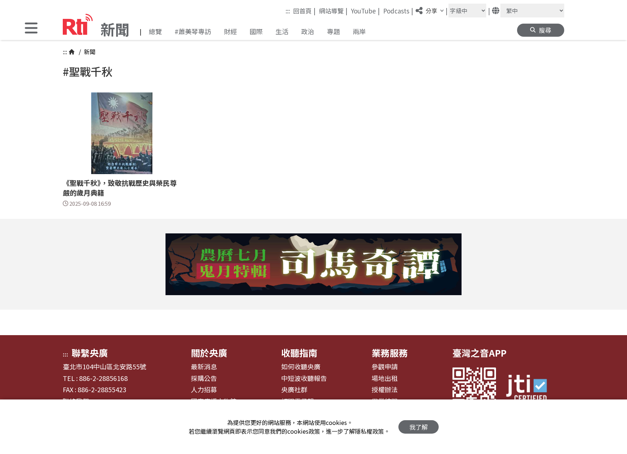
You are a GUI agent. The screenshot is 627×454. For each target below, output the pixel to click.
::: (288, 10)
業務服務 (390, 352)
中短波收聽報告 (304, 378)
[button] (31, 29)
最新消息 (204, 367)
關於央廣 (209, 352)
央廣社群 (294, 390)
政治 (307, 31)
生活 (281, 31)
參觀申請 (385, 367)
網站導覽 (333, 10)
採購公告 (204, 378)
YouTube (365, 10)
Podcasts (398, 10)
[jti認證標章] (531, 389)
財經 (230, 31)
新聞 (88, 51)
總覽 (155, 31)
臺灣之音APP (479, 352)
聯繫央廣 (89, 352)
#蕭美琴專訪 (193, 31)
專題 (333, 31)
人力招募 (204, 390)
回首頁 (304, 10)
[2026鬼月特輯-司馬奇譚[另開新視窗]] (313, 264)
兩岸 (359, 31)
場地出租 (385, 378)
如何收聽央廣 (300, 367)
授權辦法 (385, 390)
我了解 (418, 426)
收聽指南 (299, 352)
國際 (256, 31)
